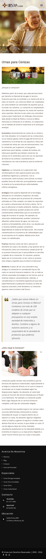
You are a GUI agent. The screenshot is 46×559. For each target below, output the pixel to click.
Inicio (20, 50)
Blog (5, 460)
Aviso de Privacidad (10, 467)
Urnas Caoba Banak (10, 489)
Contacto (6, 464)
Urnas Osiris (8, 485)
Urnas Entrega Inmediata (12, 478)
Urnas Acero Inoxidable (11, 482)
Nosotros (7, 457)
